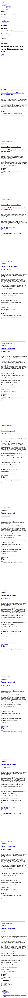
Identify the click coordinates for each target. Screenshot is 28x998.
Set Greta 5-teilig (5, 598)
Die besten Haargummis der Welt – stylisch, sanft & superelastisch (13, 93)
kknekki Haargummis (8, 595)
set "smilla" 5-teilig (6, 516)
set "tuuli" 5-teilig (5, 434)
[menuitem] (15, 1)
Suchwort (3, 14)
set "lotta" (3, 931)
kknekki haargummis (8, 349)
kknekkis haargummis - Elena (11, 205)
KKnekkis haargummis (9, 266)
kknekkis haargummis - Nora (11, 147)
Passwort (5, 33)
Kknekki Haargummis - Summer (12, 90)
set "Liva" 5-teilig (5, 767)
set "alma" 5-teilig (6, 849)
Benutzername (6, 30)
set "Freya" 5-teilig (6, 685)
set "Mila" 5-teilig (5, 351)
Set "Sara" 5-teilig (6, 269)
